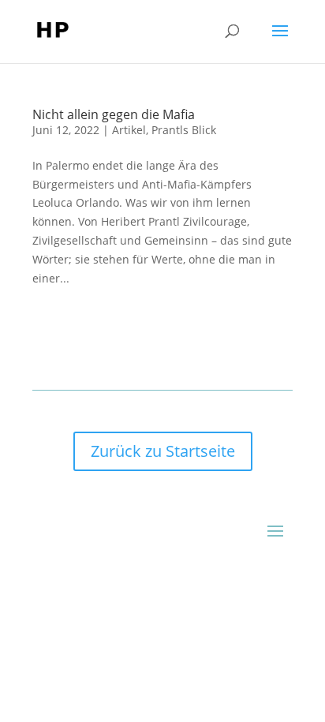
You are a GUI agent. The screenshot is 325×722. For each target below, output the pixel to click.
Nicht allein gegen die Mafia (113, 114)
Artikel (129, 129)
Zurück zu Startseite (163, 451)
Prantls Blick (183, 129)
